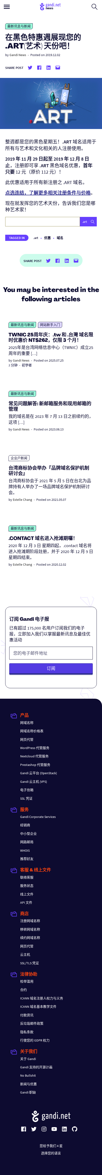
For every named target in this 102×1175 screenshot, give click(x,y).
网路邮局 (26, 842)
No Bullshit (28, 1075)
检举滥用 (26, 981)
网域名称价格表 (31, 731)
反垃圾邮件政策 (31, 1023)
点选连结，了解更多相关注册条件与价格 (48, 193)
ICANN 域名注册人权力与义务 (41, 998)
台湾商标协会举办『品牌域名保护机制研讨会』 (49, 471)
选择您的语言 (51, 1153)
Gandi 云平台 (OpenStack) (38, 773)
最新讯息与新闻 (19, 26)
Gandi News (17, 55)
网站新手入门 (50, 325)
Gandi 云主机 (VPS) (33, 781)
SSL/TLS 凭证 (29, 963)
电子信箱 (26, 790)
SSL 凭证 (26, 798)
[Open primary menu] (6, 7)
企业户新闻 (19, 458)
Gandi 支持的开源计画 (36, 1067)
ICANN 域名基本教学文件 (38, 1006)
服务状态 (26, 886)
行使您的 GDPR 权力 (35, 1040)
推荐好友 (26, 859)
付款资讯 (26, 1015)
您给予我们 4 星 (51, 1146)
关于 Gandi (28, 1059)
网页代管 (26, 739)
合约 (23, 990)
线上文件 (26, 894)
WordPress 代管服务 (34, 748)
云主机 (25, 954)
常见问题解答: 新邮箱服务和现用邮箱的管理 (50, 407)
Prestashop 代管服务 (35, 765)
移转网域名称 (30, 929)
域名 (60, 238)
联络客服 (26, 877)
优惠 (47, 238)
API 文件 (26, 902)
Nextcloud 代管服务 (34, 756)
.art (35, 238)
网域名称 (26, 723)
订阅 (51, 668)
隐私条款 (26, 1032)
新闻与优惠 (28, 1084)
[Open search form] (94, 7)
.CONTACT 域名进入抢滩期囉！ (43, 538)
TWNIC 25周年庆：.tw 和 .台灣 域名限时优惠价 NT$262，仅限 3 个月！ (51, 338)
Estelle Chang (22, 499)
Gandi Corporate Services (38, 817)
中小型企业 (28, 833)
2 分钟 (13, 365)
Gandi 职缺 (28, 1092)
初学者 (27, 365)
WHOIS (25, 850)
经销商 (25, 825)
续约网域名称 (30, 938)
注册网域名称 (30, 921)
